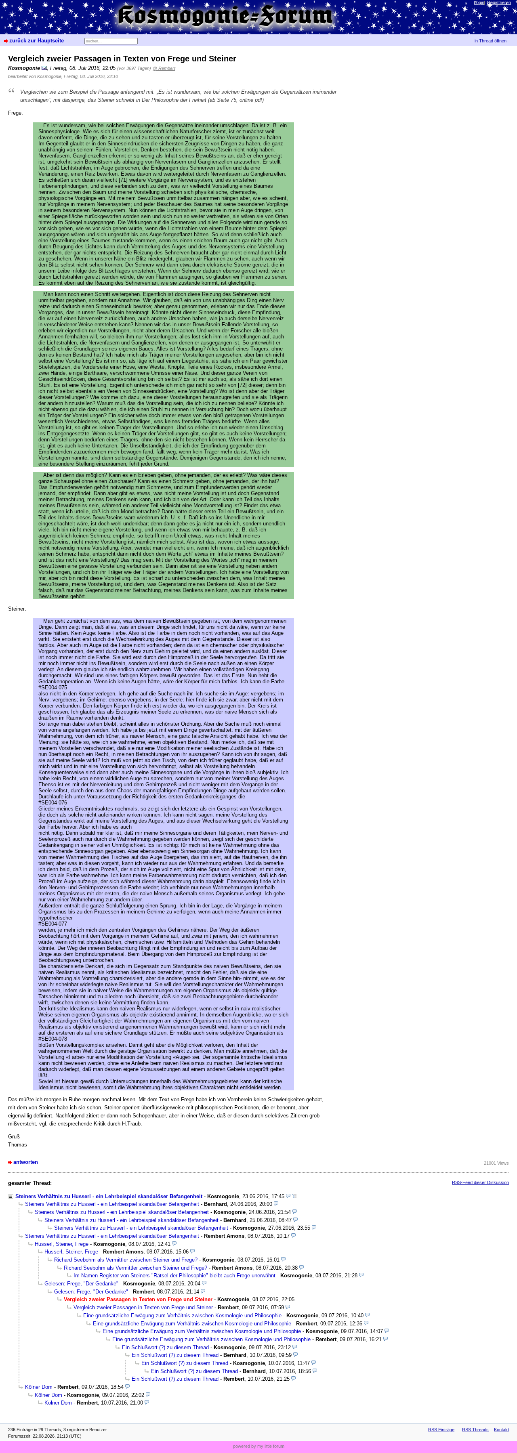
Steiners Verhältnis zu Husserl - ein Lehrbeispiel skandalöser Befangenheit (108, 1196)
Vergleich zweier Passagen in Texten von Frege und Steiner (143, 1307)
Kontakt (501, 1429)
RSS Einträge (441, 1429)
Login (479, 2)
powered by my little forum (258, 1446)
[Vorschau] (288, 1196)
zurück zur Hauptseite (36, 41)
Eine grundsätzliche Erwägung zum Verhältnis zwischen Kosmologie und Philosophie (182, 1315)
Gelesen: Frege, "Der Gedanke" (81, 1284)
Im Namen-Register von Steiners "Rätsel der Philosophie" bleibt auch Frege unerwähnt (174, 1275)
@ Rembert (164, 68)
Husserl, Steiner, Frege (61, 1244)
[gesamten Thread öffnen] (294, 1196)
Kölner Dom (39, 1387)
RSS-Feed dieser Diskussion (480, 1182)
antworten (25, 1162)
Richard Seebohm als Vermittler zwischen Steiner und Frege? (126, 1260)
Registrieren (499, 2)
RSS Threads (475, 1429)
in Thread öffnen (490, 40)
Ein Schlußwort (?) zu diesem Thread (165, 1347)
